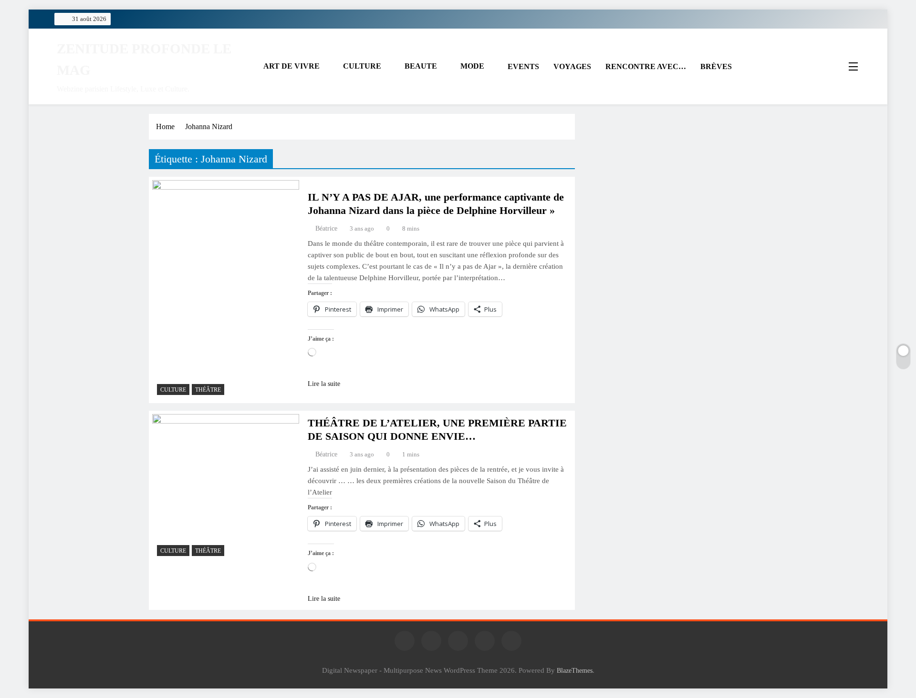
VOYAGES (572, 66)
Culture (173, 389)
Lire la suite (324, 383)
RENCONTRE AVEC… (645, 66)
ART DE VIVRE (291, 66)
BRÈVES (716, 66)
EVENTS (523, 66)
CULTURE (362, 66)
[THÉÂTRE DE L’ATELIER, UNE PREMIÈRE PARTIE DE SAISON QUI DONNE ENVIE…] (225, 487)
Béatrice (326, 228)
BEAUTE (421, 66)
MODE (472, 66)
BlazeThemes (575, 670)
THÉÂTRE (208, 389)
